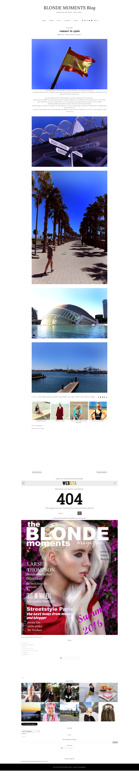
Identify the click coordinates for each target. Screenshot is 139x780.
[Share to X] (100, 397)
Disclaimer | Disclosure (28, 648)
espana (44, 397)
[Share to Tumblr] (104, 397)
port (69, 397)
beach (40, 397)
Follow (22, 678)
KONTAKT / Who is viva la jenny (30, 650)
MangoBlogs (82, 767)
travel (82, 397)
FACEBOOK (25, 652)
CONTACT (68, 20)
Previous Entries (102, 472)
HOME (44, 20)
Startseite (25, 643)
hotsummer (55, 397)
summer (77, 397)
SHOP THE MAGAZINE (28, 645)
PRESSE (51, 20)
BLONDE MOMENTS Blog (69, 7)
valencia (87, 397)
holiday (49, 397)
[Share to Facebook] (98, 397)
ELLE (59, 20)
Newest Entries (36, 472)
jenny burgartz (63, 397)
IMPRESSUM (26, 654)
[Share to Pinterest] (102, 397)
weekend (92, 397)
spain (72, 397)
